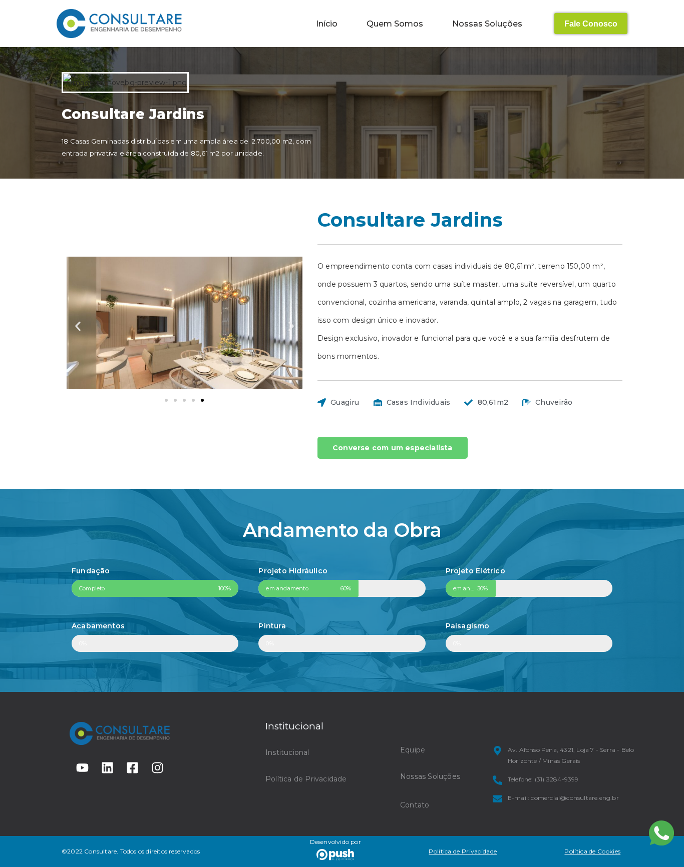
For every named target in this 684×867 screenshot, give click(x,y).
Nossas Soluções (487, 24)
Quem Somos (395, 24)
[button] (78, 326)
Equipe (412, 749)
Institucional (287, 752)
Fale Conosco (590, 24)
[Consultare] (119, 23)
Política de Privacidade (306, 778)
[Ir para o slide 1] (166, 400)
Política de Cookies (592, 851)
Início (326, 24)
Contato (414, 804)
